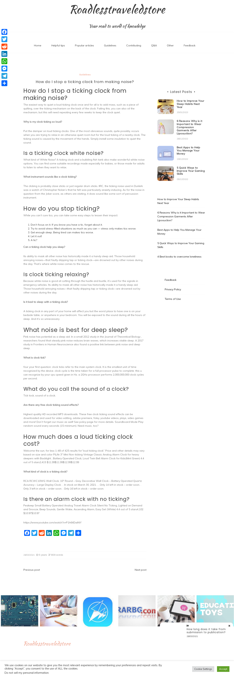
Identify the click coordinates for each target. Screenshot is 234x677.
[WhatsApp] (4, 61)
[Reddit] (4, 46)
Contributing (133, 45)
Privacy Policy (173, 289)
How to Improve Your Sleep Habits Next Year (190, 104)
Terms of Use (173, 299)
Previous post (31, 569)
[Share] (4, 83)
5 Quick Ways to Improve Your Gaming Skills (191, 171)
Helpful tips (58, 45)
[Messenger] (4, 68)
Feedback (189, 45)
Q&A (154, 45)
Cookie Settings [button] (203, 668)
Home (37, 45)
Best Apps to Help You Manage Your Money (188, 150)
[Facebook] (4, 32)
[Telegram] (4, 76)
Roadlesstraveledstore (117, 9)
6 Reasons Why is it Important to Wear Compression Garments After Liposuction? (189, 127)
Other (170, 45)
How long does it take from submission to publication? (206, 630)
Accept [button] (223, 668)
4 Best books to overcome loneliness (179, 256)
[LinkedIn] (4, 54)
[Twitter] (4, 39)
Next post (140, 569)
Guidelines (110, 45)
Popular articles (84, 45)
